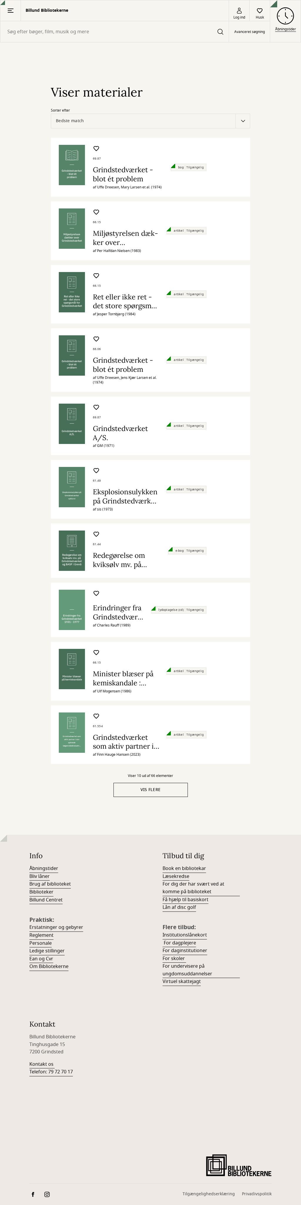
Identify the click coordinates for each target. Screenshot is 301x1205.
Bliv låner (39, 876)
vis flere (151, 790)
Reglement (41, 935)
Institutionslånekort (185, 935)
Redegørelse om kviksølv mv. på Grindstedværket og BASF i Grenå (125, 569)
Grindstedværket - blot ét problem (123, 174)
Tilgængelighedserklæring (209, 1194)
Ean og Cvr (41, 958)
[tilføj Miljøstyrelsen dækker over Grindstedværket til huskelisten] (96, 213)
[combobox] (114, 31)
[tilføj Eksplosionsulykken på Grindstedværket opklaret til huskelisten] (96, 471)
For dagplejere (179, 943)
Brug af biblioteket (50, 884)
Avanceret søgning (249, 31)
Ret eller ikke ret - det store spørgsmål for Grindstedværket (126, 306)
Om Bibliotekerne (48, 966)
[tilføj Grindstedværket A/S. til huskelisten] (96, 408)
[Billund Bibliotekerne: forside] (239, 1162)
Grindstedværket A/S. (120, 433)
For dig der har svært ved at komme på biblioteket (193, 888)
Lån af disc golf (179, 907)
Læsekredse (176, 876)
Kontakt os (42, 1064)
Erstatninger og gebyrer (56, 927)
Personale (40, 943)
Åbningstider (43, 868)
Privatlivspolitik (257, 1194)
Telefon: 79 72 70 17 (51, 1071)
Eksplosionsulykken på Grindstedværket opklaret (125, 501)
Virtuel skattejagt (182, 981)
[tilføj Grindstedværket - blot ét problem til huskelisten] (96, 149)
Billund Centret (46, 900)
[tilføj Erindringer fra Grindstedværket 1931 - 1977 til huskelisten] (96, 594)
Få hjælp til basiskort (185, 899)
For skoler (174, 958)
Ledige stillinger (47, 950)
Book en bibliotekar (184, 868)
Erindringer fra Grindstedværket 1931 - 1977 (117, 617)
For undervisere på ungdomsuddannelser (187, 970)
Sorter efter (60, 110)
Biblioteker (41, 892)
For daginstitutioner (185, 950)
